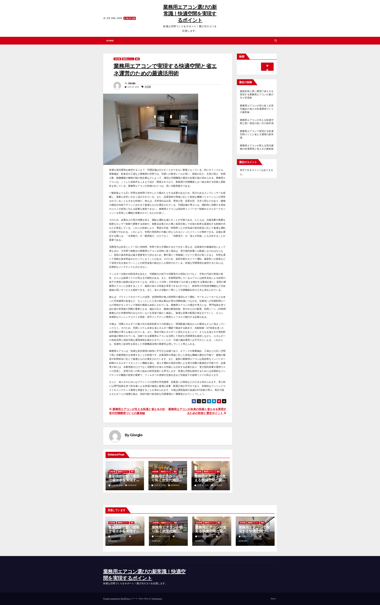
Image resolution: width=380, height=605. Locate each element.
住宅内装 (117, 59)
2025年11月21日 (163, 536)
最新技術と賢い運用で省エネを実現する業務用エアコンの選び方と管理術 (257, 94)
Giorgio (132, 83)
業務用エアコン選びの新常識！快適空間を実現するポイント (190, 13)
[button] (275, 40)
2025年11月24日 (119, 536)
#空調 (148, 86)
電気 (137, 59)
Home (110, 40)
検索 (241, 56)
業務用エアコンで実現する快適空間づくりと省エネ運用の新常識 (257, 134)
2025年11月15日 (249, 536)
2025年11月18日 (206, 536)
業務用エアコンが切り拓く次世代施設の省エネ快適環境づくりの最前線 (257, 108)
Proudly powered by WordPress (117, 599)
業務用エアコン (128, 59)
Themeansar (156, 599)
